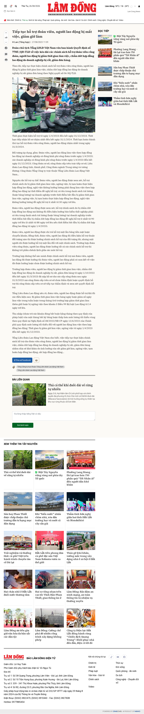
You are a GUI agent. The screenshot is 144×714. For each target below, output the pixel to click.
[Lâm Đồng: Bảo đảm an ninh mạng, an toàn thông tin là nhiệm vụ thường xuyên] (81, 579)
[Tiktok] (111, 656)
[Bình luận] (6, 54)
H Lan (15, 42)
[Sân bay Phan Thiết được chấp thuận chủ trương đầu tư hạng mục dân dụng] (105, 71)
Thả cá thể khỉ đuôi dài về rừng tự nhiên (70, 387)
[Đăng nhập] (139, 6)
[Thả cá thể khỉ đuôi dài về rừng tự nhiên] (29, 394)
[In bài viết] (6, 60)
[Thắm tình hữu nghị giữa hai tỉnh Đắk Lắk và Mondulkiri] (105, 101)
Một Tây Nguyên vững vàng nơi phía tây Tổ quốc (126, 39)
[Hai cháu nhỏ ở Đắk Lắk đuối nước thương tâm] (18, 579)
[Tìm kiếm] (16, 6)
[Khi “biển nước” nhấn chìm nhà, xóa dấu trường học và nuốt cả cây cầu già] (105, 86)
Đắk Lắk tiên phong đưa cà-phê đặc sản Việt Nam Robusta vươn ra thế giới (49, 558)
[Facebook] (124, 656)
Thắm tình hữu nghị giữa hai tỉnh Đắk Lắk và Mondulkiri (125, 101)
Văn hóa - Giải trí (74, 20)
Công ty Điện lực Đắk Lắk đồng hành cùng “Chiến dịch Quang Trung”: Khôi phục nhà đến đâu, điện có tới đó (80, 636)
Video (121, 20)
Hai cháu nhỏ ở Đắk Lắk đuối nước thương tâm (18, 593)
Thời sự (25, 20)
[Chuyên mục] (5, 6)
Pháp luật (46, 20)
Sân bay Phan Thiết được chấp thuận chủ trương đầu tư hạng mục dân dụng (126, 72)
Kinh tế (31, 20)
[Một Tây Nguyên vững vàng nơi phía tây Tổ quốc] (105, 39)
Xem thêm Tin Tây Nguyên (20, 443)
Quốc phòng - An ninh (58, 20)
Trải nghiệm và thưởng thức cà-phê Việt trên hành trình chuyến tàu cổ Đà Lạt (17, 558)
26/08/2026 (30, 6)
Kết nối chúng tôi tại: (97, 657)
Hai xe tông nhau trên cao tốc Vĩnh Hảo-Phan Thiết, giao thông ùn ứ (48, 594)
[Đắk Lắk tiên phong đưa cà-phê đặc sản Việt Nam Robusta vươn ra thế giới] (49, 540)
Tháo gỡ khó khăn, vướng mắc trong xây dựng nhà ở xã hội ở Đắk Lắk (81, 558)
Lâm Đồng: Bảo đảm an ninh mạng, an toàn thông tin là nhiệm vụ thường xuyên (80, 596)
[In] (36, 360)
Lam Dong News (134, 11)
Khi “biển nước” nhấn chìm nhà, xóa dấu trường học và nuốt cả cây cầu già (125, 87)
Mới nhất (10, 20)
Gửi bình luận (23, 425)
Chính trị (18, 20)
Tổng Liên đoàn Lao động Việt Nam (30, 370)
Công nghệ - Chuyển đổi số (107, 20)
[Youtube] (117, 656)
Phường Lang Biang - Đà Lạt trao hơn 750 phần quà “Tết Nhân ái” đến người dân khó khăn (126, 55)
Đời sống (38, 20)
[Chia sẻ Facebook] (6, 48)
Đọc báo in (11, 11)
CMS (117, 711)
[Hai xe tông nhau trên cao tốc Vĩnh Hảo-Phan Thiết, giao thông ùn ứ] (49, 579)
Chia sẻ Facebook (23, 360)
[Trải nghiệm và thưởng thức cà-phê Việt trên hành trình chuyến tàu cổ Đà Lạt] (18, 540)
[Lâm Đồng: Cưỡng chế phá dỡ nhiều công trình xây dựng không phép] (49, 618)
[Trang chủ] (5, 20)
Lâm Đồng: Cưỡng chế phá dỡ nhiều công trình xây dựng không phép (48, 635)
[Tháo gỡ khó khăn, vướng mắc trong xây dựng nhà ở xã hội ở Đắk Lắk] (81, 540)
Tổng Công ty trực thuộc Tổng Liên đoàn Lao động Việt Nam (40, 367)
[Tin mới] (11, 6)
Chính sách (92, 20)
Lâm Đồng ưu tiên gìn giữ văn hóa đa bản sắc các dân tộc (17, 633)
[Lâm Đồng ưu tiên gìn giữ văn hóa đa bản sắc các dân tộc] (18, 618)
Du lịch (84, 20)
